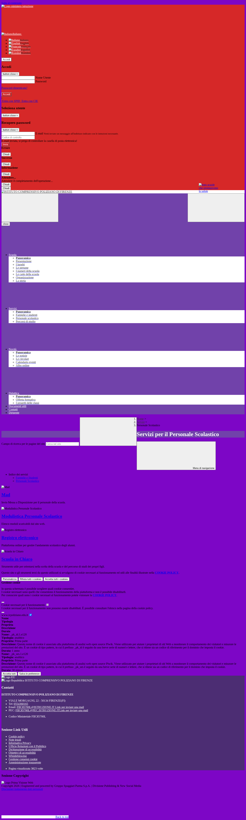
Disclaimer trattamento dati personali (22, 789)
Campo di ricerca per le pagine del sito (23, 443)
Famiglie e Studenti (27, 477)
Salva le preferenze (29, 673)
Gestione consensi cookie (23, 759)
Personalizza (9, 579)
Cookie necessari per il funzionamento (23, 604)
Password (40, 81)
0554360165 (21, 703)
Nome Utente (43, 77)
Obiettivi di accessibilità (22, 752)
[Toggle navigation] (29, 207)
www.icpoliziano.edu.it (15, 615)
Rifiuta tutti (30, 579)
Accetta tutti (56, 579)
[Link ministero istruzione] (17, 6)
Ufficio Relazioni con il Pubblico (27, 746)
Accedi (6, 59)
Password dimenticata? (14, 87)
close (5, 224)
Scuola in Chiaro (16, 559)
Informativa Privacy (20, 742)
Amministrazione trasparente (25, 762)
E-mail (39, 133)
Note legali (15, 739)
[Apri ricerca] (216, 207)
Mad (5, 494)
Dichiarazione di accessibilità (25, 749)
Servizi (141, 422)
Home (140, 418)
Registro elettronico (19, 537)
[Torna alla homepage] (123, 191)
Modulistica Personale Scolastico (31, 516)
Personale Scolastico (27, 480)
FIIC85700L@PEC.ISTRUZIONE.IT (51, 710)
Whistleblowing (18, 755)
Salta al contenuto (11, 3)
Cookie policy (17, 736)
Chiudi (6, 154)
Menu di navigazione (203, 468)
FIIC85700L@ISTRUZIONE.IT (50, 707)
